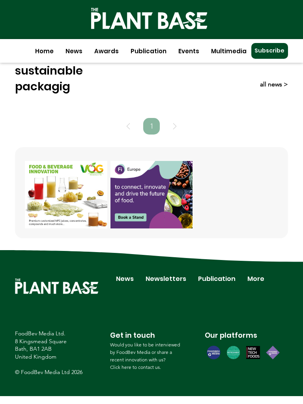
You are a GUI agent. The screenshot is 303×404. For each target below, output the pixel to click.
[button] (74, 51)
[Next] (174, 126)
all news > (274, 84)
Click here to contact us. (135, 367)
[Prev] (128, 126)
